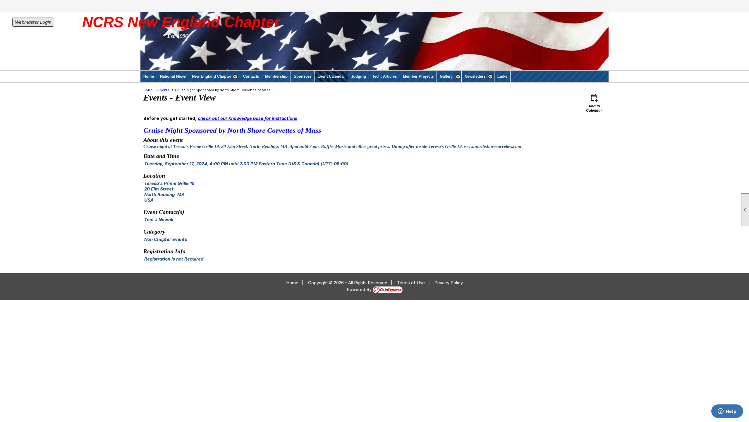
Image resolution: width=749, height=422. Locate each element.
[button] (214, 76)
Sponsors (302, 76)
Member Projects (418, 76)
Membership (276, 76)
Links (502, 76)
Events (163, 90)
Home (148, 76)
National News (173, 76)
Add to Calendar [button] (594, 103)
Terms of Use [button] (411, 282)
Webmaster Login (33, 22)
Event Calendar (331, 76)
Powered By (360, 289)
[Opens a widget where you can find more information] (727, 411)
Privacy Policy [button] (448, 282)
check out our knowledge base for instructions (247, 118)
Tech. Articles (384, 76)
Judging (358, 76)
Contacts (251, 76)
